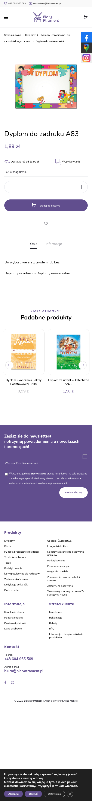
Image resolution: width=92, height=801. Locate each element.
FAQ (51, 628)
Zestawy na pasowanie (60, 586)
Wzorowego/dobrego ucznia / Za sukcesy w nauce (65, 593)
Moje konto (55, 612)
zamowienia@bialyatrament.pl (47, 3)
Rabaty (53, 623)
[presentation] (9, 365)
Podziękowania (13, 568)
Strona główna (12, 35)
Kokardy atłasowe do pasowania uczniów (65, 553)
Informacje (54, 244)
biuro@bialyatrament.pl (23, 671)
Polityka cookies (13, 617)
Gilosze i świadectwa (59, 541)
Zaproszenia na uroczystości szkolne (63, 578)
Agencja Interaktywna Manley (61, 700)
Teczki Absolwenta (15, 557)
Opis (33, 244)
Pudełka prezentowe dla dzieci (21, 551)
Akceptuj (13, 794)
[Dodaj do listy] (46, 222)
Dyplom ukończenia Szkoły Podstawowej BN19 (24, 382)
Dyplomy (30, 35)
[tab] (34, 244)
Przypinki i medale (57, 571)
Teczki (7, 562)
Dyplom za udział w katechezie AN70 (68, 382)
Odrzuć (33, 794)
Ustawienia (54, 794)
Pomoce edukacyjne (58, 566)
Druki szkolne (12, 590)
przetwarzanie (38, 473)
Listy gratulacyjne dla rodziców (22, 573)
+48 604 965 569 (17, 3)
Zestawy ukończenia (16, 579)
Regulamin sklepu (14, 612)
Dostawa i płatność (15, 623)
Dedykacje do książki (16, 584)
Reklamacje (55, 617)
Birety (7, 546)
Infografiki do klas (57, 546)
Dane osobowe (13, 628)
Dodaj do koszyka (49, 205)
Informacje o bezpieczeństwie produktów (66, 635)
